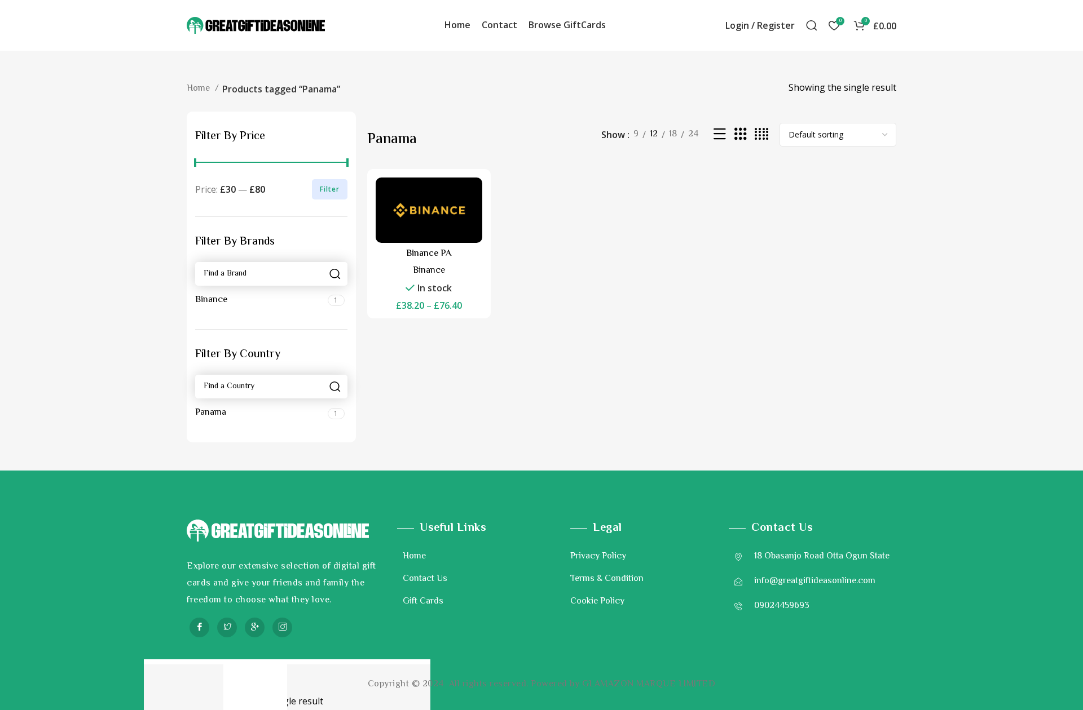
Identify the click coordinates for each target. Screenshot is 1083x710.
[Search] (811, 25)
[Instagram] (282, 627)
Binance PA (428, 254)
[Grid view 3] (740, 135)
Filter (330, 189)
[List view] (720, 135)
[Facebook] (199, 627)
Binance (429, 271)
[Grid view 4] (761, 135)
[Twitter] (227, 627)
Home (199, 89)
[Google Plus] (255, 627)
